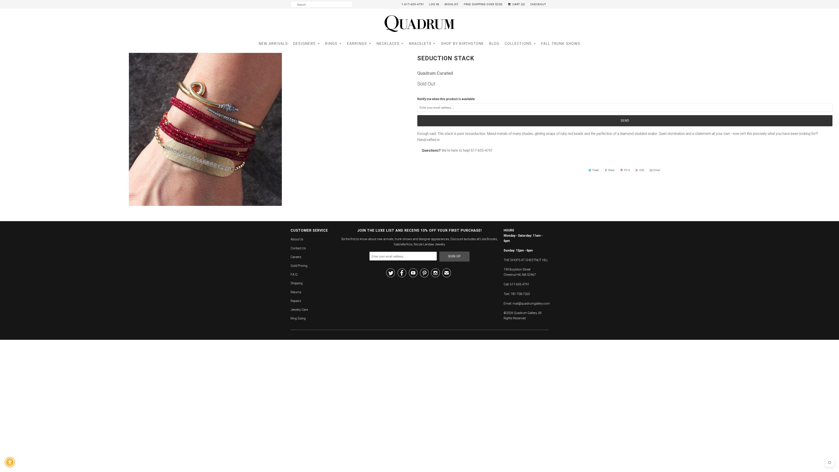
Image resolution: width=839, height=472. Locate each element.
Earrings (357, 44)
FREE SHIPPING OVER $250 (483, 4)
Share (611, 170)
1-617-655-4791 (412, 4)
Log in (434, 4)
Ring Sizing (298, 318)
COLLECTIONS (518, 44)
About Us (297, 239)
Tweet (595, 170)
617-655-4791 (482, 150)
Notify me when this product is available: (446, 99)
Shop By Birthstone (462, 44)
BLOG (494, 44)
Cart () (518, 4)
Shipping (297, 283)
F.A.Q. (294, 274)
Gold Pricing (299, 265)
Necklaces (388, 44)
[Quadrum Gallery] (419, 23)
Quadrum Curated (435, 73)
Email (657, 170)
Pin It (627, 170)
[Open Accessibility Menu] (9, 462)
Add (641, 170)
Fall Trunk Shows (560, 44)
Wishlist (451, 4)
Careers (296, 257)
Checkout (538, 4)
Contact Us (298, 248)
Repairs (296, 301)
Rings (331, 44)
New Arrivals (273, 44)
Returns (296, 292)
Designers (304, 44)
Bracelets (420, 44)
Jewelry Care (299, 309)
